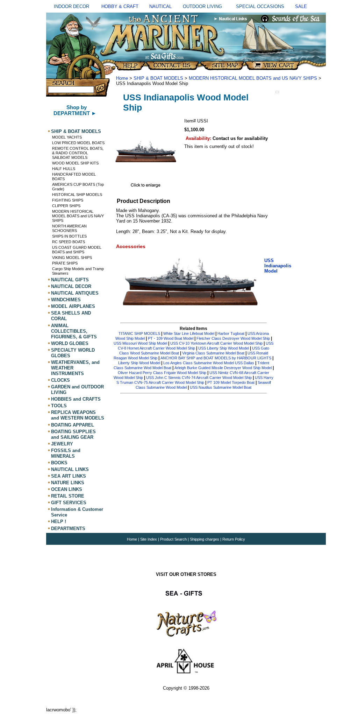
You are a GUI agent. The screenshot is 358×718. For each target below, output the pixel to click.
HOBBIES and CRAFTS (76, 399)
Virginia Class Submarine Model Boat (213, 353)
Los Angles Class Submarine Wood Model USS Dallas (208, 363)
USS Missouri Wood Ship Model (140, 343)
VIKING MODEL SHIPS (72, 257)
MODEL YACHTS (67, 137)
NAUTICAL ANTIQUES (75, 293)
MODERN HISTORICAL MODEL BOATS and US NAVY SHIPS (78, 216)
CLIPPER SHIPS (66, 206)
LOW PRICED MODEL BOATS (78, 143)
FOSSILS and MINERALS (65, 453)
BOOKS (59, 462)
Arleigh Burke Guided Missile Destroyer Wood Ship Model (223, 368)
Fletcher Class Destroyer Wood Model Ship (233, 338)
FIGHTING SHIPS (67, 200)
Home (122, 78)
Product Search (173, 539)
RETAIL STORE (67, 496)
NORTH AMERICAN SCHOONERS (69, 228)
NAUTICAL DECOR (71, 286)
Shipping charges (205, 539)
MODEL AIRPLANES (73, 306)
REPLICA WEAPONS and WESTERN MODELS (77, 415)
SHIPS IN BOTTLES (69, 236)
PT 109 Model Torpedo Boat (231, 382)
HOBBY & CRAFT (119, 6)
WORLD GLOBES (69, 343)
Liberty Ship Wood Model (139, 363)
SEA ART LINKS (68, 476)
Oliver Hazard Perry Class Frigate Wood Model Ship (162, 373)
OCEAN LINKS (66, 489)
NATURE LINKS (67, 482)
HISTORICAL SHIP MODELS (77, 194)
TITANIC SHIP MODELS (139, 333)
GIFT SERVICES (68, 502)
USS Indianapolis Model (277, 266)
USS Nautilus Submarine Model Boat (220, 387)
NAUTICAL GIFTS (70, 279)
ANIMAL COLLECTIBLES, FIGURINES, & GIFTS (74, 331)
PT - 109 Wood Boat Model (170, 338)
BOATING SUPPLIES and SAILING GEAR (73, 434)
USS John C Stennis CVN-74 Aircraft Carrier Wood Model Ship (199, 377)
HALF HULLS (63, 169)
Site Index (148, 539)
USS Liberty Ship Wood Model (224, 348)
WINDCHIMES (66, 299)
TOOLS (59, 405)
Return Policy (233, 539)
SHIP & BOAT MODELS (76, 131)
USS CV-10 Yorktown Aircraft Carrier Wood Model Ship (216, 343)
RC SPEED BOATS (68, 242)
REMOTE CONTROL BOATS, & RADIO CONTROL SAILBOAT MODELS (77, 153)
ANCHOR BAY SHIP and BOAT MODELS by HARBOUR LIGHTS (215, 358)
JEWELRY (62, 443)
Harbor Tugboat (230, 333)
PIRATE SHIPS (65, 263)
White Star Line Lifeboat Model (188, 333)
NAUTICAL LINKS (70, 469)
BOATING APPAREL (72, 425)
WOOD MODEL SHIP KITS (75, 163)
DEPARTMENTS (68, 528)
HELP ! (58, 522)
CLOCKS (60, 380)
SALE (301, 6)
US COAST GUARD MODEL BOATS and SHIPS (76, 249)
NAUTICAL (160, 6)
